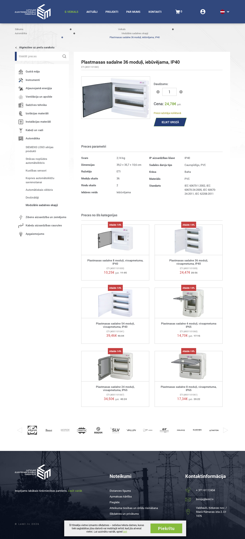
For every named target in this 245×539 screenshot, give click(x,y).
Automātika (21, 33)
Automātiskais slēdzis (39, 189)
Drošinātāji (32, 197)
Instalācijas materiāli (38, 121)
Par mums (133, 11)
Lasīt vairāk (75, 490)
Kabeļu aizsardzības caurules (44, 225)
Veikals (122, 29)
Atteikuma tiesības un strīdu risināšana (134, 508)
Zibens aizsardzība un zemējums (46, 217)
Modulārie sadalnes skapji (135, 33)
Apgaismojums (35, 234)
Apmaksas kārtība (121, 496)
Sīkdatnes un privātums (124, 513)
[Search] (64, 56)
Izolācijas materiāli (37, 113)
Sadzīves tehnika (36, 105)
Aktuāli (91, 11)
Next (225, 430)
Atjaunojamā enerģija (39, 88)
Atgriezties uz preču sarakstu (36, 47)
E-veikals (71, 11)
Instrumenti (33, 80)
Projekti (111, 11)
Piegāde (115, 502)
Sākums (19, 29)
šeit (125, 531)
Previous (19, 430)
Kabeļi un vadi (34, 130)
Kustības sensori (36, 170)
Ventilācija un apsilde (39, 96)
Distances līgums (120, 490)
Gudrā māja (33, 71)
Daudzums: (161, 84)
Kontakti (155, 11)
